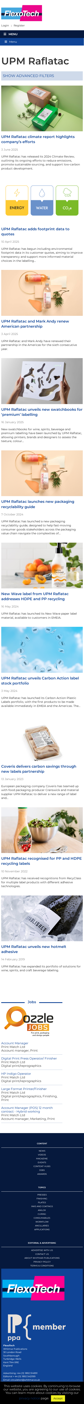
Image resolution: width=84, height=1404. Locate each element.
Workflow (42, 1221)
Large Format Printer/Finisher (24, 1089)
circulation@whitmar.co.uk (25, 1379)
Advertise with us (42, 1250)
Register (19, 25)
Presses (42, 1194)
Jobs (32, 1002)
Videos (42, 1154)
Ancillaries (42, 1225)
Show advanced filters (28, 76)
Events (42, 1162)
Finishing (41, 1198)
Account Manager (14, 1043)
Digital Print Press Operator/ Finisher (29, 1058)
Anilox (42, 1210)
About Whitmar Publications (42, 1258)
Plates (42, 1202)
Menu (13, 34)
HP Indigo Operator (16, 1074)
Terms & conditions (42, 1265)
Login (5, 25)
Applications (42, 1229)
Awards (42, 1174)
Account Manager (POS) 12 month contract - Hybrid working (27, 1109)
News (42, 1151)
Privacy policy (42, 1262)
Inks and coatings (42, 1206)
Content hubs (41, 1166)
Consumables (42, 1218)
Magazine (42, 1158)
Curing (42, 1214)
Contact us (42, 1254)
